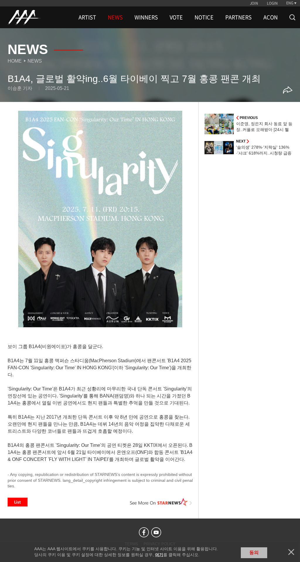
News (35, 60)
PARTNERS (238, 17)
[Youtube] (156, 532)
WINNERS (146, 17)
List (18, 502)
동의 (254, 552)
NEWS (115, 17)
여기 (159, 554)
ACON (270, 17)
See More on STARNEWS (161, 502)
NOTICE (204, 17)
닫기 (291, 552)
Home (15, 60)
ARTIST (87, 17)
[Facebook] (144, 532)
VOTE (176, 17)
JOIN (254, 3)
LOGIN (272, 3)
